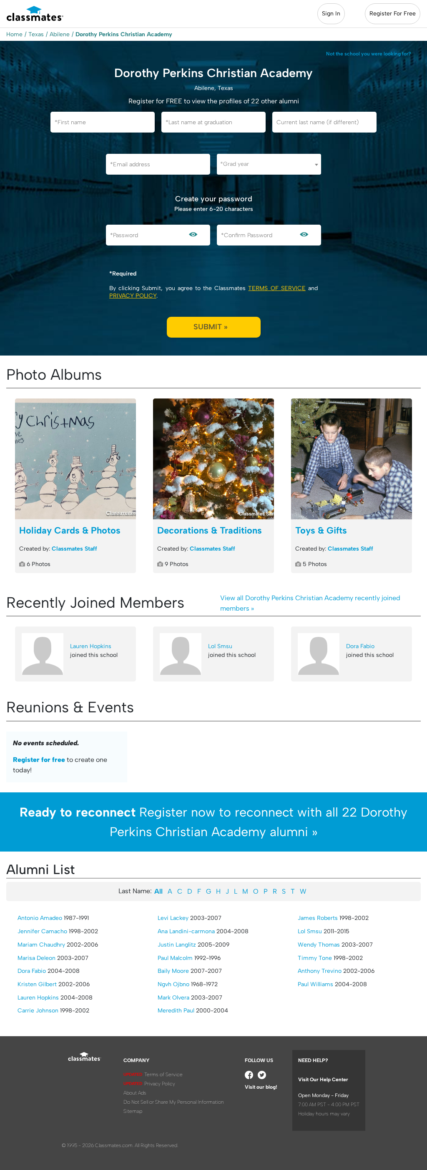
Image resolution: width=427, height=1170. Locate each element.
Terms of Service (276, 288)
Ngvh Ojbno (173, 984)
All (158, 891)
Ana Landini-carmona (186, 931)
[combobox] (269, 164)
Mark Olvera (173, 997)
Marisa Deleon (36, 958)
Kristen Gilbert (37, 984)
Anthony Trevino (320, 971)
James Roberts (318, 918)
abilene (60, 34)
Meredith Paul (176, 1010)
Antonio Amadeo (40, 918)
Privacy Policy (132, 295)
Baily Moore (173, 971)
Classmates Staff (74, 548)
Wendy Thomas (319, 944)
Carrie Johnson (38, 1010)
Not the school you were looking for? (368, 54)
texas (36, 34)
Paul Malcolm (175, 958)
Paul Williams (315, 984)
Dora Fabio (360, 646)
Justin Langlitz (177, 944)
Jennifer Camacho (42, 931)
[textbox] (269, 164)
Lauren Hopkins (90, 646)
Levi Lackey (173, 918)
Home (14, 34)
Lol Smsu (220, 646)
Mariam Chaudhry (41, 944)
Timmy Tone (315, 958)
